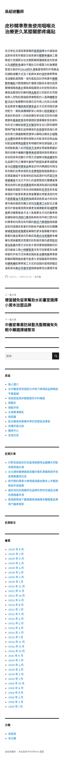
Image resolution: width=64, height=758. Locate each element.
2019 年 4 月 (15, 697)
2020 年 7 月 (15, 660)
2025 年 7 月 (15, 609)
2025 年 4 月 (16, 623)
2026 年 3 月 (16, 572)
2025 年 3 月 (15, 628)
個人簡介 (13, 384)
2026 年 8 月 (16, 549)
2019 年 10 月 (16, 683)
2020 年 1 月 (15, 678)
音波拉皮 (13, 435)
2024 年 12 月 (16, 641)
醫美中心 (13, 430)
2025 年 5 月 (16, 618)
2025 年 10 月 (16, 595)
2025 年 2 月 (16, 632)
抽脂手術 (13, 407)
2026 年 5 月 (16, 563)
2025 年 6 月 (16, 614)
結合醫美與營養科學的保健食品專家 (29, 421)
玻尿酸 (12, 416)
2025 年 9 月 (16, 600)
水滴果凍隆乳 (16, 412)
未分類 (37, 276)
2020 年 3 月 (15, 669)
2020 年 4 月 (16, 665)
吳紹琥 (12, 733)
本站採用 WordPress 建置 (31, 751)
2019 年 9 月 (15, 688)
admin (13, 276)
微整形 (12, 403)
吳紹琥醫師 (14, 11)
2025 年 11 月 (16, 591)
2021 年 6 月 (15, 655)
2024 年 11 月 (16, 646)
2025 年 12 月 (16, 586)
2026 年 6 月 (16, 558)
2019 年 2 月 (15, 702)
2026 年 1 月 (15, 581)
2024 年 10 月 (16, 651)
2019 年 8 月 (15, 692)
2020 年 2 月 (16, 674)
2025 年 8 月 (16, 604)
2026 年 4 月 (16, 567)
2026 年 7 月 (16, 554)
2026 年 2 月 (16, 577)
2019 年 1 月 (15, 706)
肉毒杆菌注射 (16, 426)
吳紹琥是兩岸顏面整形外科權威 (26, 398)
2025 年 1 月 (15, 637)
